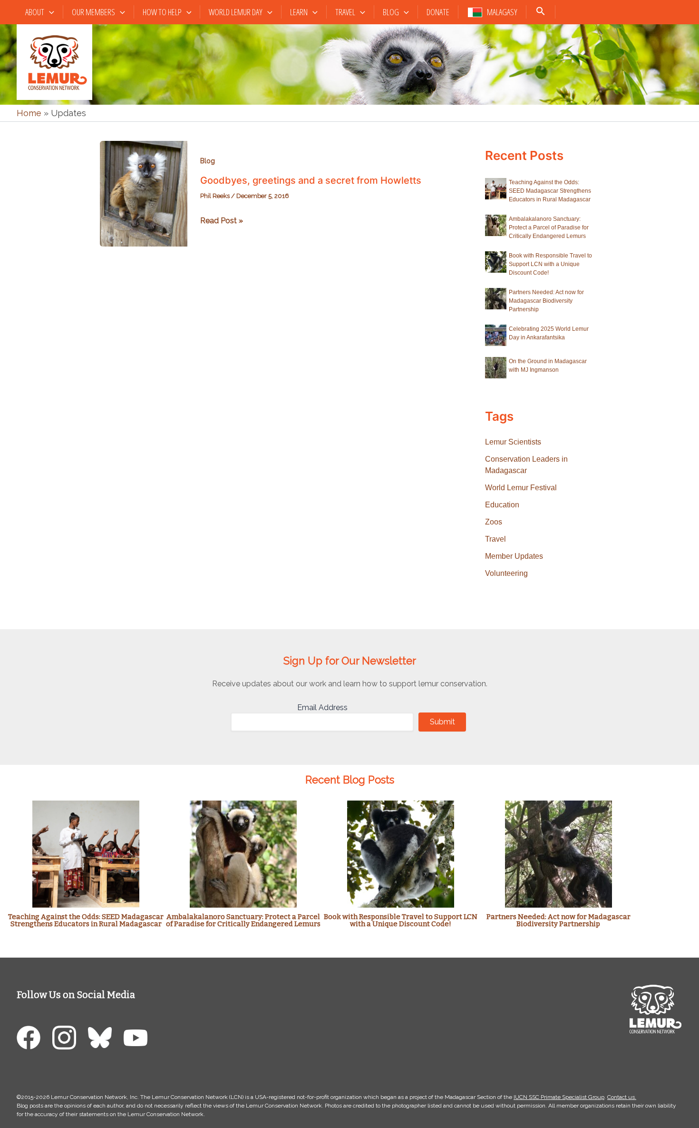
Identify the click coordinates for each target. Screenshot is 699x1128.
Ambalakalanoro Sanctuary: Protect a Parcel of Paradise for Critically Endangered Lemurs (549, 227)
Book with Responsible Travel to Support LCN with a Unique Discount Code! (550, 264)
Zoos (493, 522)
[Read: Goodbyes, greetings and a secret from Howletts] (143, 193)
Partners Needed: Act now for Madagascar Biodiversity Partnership (546, 301)
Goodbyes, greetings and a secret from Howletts (310, 180)
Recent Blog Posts (349, 779)
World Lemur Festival (521, 488)
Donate (438, 12)
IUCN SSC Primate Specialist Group (559, 1097)
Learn (299, 12)
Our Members (93, 12)
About (34, 12)
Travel (345, 12)
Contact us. (621, 1097)
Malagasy (502, 12)
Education (502, 505)
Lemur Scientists (513, 442)
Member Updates (514, 556)
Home (29, 113)
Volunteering (506, 573)
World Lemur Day (235, 12)
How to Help (162, 12)
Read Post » (221, 221)
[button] (49, 12)
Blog (391, 12)
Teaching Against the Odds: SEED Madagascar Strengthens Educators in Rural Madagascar (550, 191)
